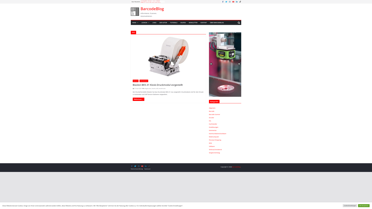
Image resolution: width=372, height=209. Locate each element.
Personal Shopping (215, 140)
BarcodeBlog (152, 8)
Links (154, 23)
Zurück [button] (211, 64)
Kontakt (204, 23)
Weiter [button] (238, 64)
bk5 (157, 88)
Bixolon (135, 81)
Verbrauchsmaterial (215, 149)
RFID (210, 143)
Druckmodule (143, 81)
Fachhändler (213, 124)
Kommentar (213, 130)
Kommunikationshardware (217, 133)
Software (212, 146)
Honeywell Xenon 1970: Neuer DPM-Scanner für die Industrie (151, 3)
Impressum (147, 169)
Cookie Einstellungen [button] (350, 205)
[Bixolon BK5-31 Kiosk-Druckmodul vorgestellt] (168, 57)
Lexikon (144, 23)
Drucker (211, 118)
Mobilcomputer (214, 137)
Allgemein (212, 108)
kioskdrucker (162, 88)
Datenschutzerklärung (137, 169)
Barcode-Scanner (214, 114)
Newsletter (193, 23)
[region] (225, 64)
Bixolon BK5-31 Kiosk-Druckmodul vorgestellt (158, 84)
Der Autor (163, 23)
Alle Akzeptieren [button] (363, 205)
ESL (210, 121)
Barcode (211, 111)
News (134, 23)
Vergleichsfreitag (214, 153)
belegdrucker (147, 88)
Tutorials (173, 23)
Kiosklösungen (213, 127)
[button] (137, 22)
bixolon (154, 88)
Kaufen (183, 23)
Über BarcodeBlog (217, 23)
